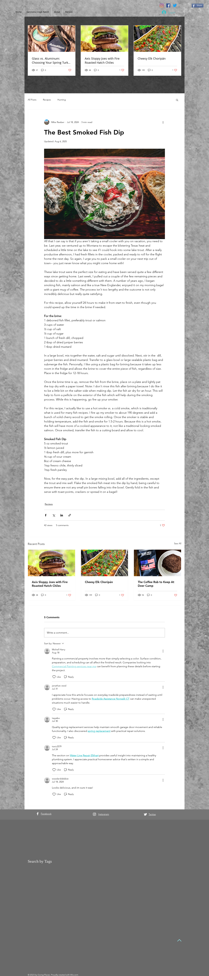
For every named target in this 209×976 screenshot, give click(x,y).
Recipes (47, 99)
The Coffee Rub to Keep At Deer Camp (156, 584)
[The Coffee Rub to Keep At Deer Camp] (157, 563)
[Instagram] (162, 5)
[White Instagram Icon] (94, 814)
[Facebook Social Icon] (168, 5)
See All (177, 543)
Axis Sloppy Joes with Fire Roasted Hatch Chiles (50, 584)
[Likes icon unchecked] (54, 677)
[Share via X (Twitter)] (53, 515)
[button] (177, 100)
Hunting (61, 99)
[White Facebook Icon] (38, 814)
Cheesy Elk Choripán (99, 582)
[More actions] (163, 122)
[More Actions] (163, 651)
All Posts (32, 99)
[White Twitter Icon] (145, 814)
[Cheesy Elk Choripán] (104, 563)
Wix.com (74, 975)
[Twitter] (175, 5)
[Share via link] (69, 515)
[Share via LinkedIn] (61, 515)
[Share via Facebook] (45, 515)
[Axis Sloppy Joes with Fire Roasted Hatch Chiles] (51, 563)
